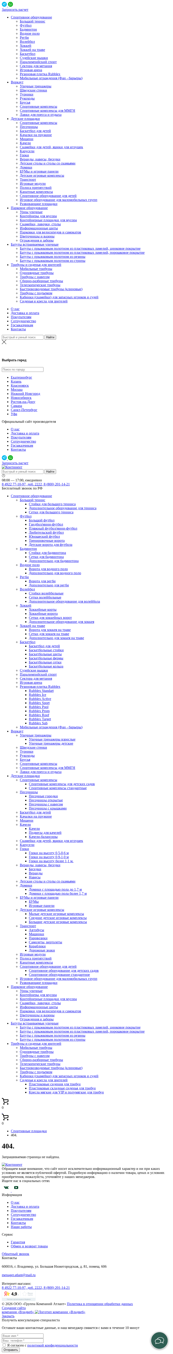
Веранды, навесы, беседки (40, 159)
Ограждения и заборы (37, 240)
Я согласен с (17, 1345)
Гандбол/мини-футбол (46, 524)
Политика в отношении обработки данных (100, 1304)
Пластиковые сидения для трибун (55, 1084)
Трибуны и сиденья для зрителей (36, 265)
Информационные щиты (39, 228)
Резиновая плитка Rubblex (40, 74)
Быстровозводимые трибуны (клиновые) (51, 289)
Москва (17, 389)
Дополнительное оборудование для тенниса (62, 508)
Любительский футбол (46, 532)
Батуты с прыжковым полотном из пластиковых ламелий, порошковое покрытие (82, 252)
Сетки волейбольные (45, 597)
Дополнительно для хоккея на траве (56, 638)
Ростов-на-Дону (23, 402)
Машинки (36, 934)
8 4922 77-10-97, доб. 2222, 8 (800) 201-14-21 (36, 484)
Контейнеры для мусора (38, 216)
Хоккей (25, 46)
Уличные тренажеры (35, 86)
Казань (86, 351)
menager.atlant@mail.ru (19, 1275)
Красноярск (20, 385)
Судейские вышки (34, 58)
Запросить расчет (15, 9)
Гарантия (18, 1242)
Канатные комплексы (36, 192)
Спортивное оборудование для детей (48, 196)
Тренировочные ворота (47, 540)
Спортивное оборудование (31, 17)
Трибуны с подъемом (36, 293)
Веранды (36, 873)
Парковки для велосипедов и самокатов (50, 232)
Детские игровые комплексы (42, 175)
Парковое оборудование (29, 208)
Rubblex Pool (38, 707)
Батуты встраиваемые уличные (35, 244)
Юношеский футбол (44, 536)
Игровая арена (31, 70)
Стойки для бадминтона (47, 553)
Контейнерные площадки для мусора (48, 220)
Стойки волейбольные (46, 593)
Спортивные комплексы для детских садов (62, 784)
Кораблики (37, 946)
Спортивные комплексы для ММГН (47, 110)
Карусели (27, 151)
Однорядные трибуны (37, 273)
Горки (24, 155)
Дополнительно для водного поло (55, 573)
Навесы (35, 877)
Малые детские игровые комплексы (56, 914)
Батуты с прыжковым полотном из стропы (52, 261)
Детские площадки (25, 119)
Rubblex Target (40, 719)
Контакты (18, 329)
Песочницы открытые (46, 800)
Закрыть (8, 1316)
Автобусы (36, 930)
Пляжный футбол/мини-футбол (53, 528)
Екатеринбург (21, 377)
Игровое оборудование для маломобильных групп (58, 200)
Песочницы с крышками (48, 808)
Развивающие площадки (38, 204)
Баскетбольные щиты (45, 654)
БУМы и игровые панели (39, 171)
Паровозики (38, 938)
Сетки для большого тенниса (51, 512)
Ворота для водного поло (48, 569)
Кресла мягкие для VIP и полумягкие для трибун (66, 1092)
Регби (24, 37)
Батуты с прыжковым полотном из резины (52, 256)
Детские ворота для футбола (50, 545)
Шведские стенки (33, 90)
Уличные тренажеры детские (51, 743)
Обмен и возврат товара (29, 1246)
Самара (16, 406)
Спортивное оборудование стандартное (59, 975)
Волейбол (27, 41)
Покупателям (21, 317)
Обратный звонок (15, 1254)
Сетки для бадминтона (46, 557)
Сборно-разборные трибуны (41, 281)
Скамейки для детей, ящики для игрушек (51, 147)
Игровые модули (33, 183)
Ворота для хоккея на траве (50, 630)
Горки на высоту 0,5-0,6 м (49, 853)
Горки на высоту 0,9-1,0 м (49, 857)
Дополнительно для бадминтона (54, 561)
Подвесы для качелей (45, 833)
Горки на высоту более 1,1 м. (51, 861)
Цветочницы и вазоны (37, 236)
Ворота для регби (42, 581)
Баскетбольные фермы (46, 658)
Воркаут (17, 82)
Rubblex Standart (41, 691)
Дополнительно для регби (49, 585)
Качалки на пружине (36, 135)
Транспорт (28, 179)
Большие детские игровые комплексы (58, 922)
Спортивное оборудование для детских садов (64, 970)
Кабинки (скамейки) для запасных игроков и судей (59, 297)
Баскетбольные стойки (46, 650)
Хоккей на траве (32, 50)
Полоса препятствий (36, 188)
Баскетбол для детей (35, 131)
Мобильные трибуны (36, 269)
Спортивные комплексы (38, 106)
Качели (25, 143)
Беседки (35, 869)
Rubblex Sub (38, 723)
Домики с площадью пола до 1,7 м (55, 889)
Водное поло (30, 33)
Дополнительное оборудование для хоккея (61, 622)
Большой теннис (32, 21)
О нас (15, 309)
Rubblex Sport (39, 703)
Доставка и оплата (25, 313)
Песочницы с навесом (46, 804)
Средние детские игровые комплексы (58, 918)
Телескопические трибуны (40, 285)
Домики (26, 167)
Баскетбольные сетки (45, 662)
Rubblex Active (40, 699)
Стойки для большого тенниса (52, 504)
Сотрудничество (23, 321)
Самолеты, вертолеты (45, 942)
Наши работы (21, 1227)
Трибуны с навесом (35, 277)
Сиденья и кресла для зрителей (44, 301)
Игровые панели (42, 906)
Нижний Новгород (25, 394)
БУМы (34, 901)
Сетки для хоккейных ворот (50, 618)
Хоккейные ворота (43, 613)
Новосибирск (21, 398)
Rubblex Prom (39, 711)
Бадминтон (28, 29)
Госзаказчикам (22, 325)
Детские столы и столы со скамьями (47, 163)
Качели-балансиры (43, 837)
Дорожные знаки (42, 950)
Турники (26, 94)
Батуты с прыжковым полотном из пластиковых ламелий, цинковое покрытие (80, 248)
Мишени (26, 139)
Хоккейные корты (43, 609)
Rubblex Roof (39, 715)
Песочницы (29, 127)
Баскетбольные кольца (46, 666)
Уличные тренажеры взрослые (52, 739)
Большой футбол (42, 520)
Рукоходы (27, 98)
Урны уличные (31, 212)
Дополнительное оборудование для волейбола (64, 601)
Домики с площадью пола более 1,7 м (58, 893)
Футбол (26, 25)
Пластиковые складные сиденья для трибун (62, 1088)
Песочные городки (43, 796)
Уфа (14, 414)
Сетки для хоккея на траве (49, 634)
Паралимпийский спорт (38, 62)
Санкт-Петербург (24, 410)
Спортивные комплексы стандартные (58, 788)
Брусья (25, 102)
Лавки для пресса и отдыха (40, 115)
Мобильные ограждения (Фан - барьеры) (51, 78)
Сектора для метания (36, 66)
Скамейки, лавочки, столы (40, 224)
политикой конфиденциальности (52, 1345)
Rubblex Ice (37, 695)
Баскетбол (27, 54)
